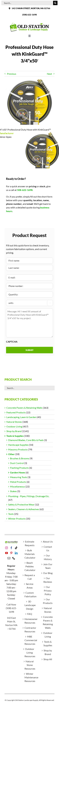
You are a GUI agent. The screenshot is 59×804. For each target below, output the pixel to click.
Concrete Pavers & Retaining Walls (24, 407)
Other (11, 454)
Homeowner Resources (30, 621)
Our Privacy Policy (48, 590)
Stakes (13, 491)
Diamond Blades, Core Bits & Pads (26, 440)
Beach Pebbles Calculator (30, 566)
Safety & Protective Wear (21, 504)
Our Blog (47, 573)
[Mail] (9, 558)
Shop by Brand (13, 431)
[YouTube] (6, 553)
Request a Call (30, 577)
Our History (48, 557)
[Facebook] (11, 547)
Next (49, 73)
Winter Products (17, 518)
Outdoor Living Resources (30, 652)
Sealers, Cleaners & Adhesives (23, 509)
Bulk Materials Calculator (30, 554)
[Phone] (13, 558)
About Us (48, 541)
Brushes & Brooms (19, 458)
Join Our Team (47, 566)
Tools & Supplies (15, 435)
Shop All (47, 659)
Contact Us (48, 548)
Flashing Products (19, 467)
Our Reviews (47, 580)
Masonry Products (18, 449)
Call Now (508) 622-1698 (11, 608)
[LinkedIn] (16, 553)
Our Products (47, 601)
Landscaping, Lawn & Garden (21, 417)
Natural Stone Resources (30, 665)
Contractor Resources (30, 629)
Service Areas (29, 585)
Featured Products (16, 412)
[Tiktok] (16, 547)
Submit (29, 350)
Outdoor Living (14, 426)
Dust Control (17, 463)
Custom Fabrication (30, 594)
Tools (11, 513)
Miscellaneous (17, 486)
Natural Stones (14, 421)
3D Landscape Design (30, 605)
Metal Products (18, 481)
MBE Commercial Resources (30, 640)
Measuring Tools (18, 477)
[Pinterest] (11, 553)
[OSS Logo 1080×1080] (29, 23)
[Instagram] (6, 547)
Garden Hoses (17, 472)
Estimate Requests (29, 543)
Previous (11, 73)
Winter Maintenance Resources (30, 677)
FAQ (29, 613)
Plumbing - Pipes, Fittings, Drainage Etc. (28, 496)
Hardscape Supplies (18, 444)
